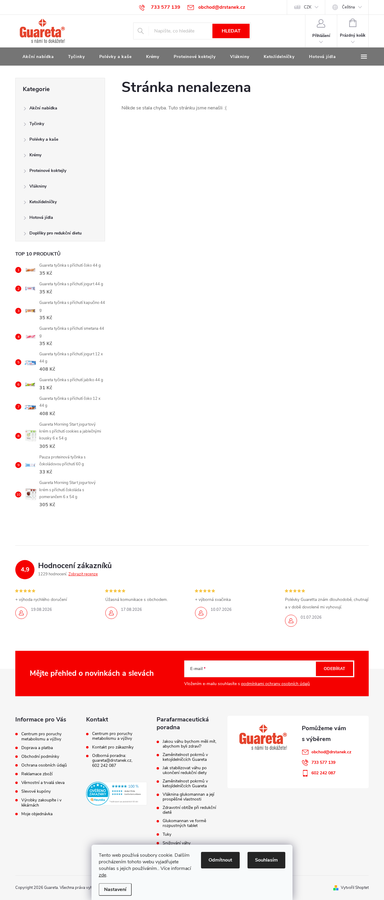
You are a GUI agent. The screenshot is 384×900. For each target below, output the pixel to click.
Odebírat (334, 669)
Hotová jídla (41, 217)
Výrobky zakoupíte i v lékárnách (41, 802)
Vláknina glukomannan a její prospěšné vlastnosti (188, 797)
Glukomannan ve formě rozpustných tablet (184, 823)
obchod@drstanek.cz (331, 752)
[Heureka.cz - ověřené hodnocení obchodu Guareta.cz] (116, 793)
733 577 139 (323, 762)
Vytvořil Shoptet (355, 887)
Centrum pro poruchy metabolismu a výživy (41, 736)
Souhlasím (266, 860)
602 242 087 (104, 765)
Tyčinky (36, 124)
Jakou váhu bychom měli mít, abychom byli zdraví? (189, 744)
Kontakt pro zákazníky (113, 747)
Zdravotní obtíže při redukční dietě (189, 810)
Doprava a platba (37, 748)
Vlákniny (37, 186)
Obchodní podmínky (40, 756)
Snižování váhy (176, 843)
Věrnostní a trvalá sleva (42, 782)
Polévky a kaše (43, 139)
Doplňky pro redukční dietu (55, 233)
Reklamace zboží (36, 774)
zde (102, 875)
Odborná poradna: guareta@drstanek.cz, (112, 758)
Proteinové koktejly (47, 170)
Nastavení (115, 889)
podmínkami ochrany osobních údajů (275, 684)
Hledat (231, 31)
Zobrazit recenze (83, 574)
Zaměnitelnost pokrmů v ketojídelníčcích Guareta (185, 757)
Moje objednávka (36, 814)
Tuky (167, 834)
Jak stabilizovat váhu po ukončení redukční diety (185, 770)
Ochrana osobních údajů (44, 765)
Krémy (35, 155)
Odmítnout (220, 860)
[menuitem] (38, 56)
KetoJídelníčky (43, 202)
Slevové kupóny (36, 791)
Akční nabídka (43, 108)
